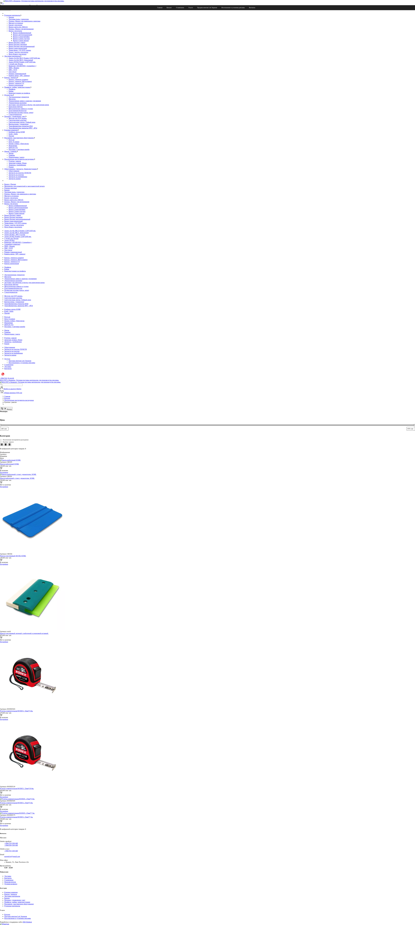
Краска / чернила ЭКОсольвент (20, 81)
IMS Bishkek (27, 922)
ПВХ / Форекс (14, 68)
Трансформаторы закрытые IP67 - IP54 (23, 128)
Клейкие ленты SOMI (17, 132)
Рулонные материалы (12, 15)
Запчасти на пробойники (18, 177)
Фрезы (11, 153)
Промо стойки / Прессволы (19, 144)
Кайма (11, 91)
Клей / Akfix (13, 134)
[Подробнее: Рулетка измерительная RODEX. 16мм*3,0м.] (1, 715)
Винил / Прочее (10, 184)
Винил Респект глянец (17, 42)
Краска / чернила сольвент (18, 79)
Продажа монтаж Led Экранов (207, 7)
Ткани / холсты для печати (18, 52)
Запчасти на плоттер (16, 175)
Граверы (12, 155)
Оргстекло (12, 72)
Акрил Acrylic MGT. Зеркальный (21, 60)
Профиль (12, 89)
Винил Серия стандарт (21, 39)
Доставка (7, 366)
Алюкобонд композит (12, 244)
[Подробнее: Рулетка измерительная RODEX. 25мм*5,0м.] (1, 807)
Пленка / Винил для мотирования (21, 29)
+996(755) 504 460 (11, 843)
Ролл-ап (11, 140)
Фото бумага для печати (17, 54)
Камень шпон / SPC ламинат (19, 75)
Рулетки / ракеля (15, 161)
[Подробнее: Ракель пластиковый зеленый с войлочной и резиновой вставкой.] (1, 638)
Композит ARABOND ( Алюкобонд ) (22, 66)
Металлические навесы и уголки (21, 109)
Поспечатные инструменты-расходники (19, 159)
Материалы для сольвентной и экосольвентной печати (24, 186)
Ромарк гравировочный (17, 74)
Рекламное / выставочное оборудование (19, 138)
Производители (10, 882)
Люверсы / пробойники (17, 165)
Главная (159, 7)
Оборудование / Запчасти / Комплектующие (20, 169)
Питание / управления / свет (15, 116)
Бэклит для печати (15, 25)
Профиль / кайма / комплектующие (17, 87)
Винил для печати (15, 31)
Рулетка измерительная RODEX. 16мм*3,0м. (16, 711)
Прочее (11, 136)
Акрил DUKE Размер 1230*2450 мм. (22, 62)
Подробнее (4, 472)
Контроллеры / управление (19, 124)
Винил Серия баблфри (21, 37)
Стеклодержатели (15, 114)
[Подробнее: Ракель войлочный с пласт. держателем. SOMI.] (1, 483)
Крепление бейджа (16, 107)
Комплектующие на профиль (19, 93)
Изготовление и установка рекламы (233, 7)
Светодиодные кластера (17, 120)
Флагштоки (13, 145)
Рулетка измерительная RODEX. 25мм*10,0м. (17, 788)
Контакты (252, 7)
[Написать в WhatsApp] (4, 924)
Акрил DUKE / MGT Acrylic (14, 234)
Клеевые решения (11, 130)
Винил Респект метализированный (22, 46)
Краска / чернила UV (16, 83)
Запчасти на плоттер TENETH (20, 173)
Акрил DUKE (9, 240)
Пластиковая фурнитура (17, 110)
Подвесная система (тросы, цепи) (21, 112)
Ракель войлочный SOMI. (9, 464)
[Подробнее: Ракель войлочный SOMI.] (1, 468)
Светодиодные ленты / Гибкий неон (22, 122)
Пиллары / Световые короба (19, 149)
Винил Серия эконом (21, 40)
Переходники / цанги (16, 157)
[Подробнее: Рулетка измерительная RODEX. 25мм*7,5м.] (1, 821)
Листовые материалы (12, 56)
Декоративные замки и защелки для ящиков (25, 101)
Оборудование (14, 171)
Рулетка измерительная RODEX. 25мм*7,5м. (16, 817)
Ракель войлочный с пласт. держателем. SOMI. (17, 478)
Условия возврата (10, 884)
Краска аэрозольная (16, 85)
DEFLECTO (13, 147)
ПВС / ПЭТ (13, 70)
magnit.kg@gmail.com (12, 856)
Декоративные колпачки (18, 103)
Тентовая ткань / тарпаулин (19, 19)
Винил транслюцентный (18, 48)
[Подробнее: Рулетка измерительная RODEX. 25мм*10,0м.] (1, 793)
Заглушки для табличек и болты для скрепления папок (29, 105)
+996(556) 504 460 (11, 845)
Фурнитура (8, 95)
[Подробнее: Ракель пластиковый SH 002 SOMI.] (1, 560)
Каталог (169, 7)
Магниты (12, 99)
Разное (11, 167)
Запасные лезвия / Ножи (18, 163)
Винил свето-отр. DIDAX (18, 27)
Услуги (190, 7)
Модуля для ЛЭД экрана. (18, 118)
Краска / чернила (10, 77)
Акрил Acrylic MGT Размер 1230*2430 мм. (24, 58)
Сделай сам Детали (16, 64)
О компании (180, 7)
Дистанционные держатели (19, 97)
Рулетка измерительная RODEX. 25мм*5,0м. (16, 803)
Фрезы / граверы (10, 151)
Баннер (11, 17)
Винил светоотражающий (22, 35)
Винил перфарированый (22, 33)
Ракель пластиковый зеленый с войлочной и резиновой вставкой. (24, 633)
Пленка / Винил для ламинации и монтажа (24, 21)
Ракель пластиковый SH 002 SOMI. (13, 556)
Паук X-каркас (14, 142)
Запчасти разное (15, 179)
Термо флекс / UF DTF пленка (20, 50)
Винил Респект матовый (18, 44)
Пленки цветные (10, 188)
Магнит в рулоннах (16, 23)
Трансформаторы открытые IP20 (21, 126)
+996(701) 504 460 (11, 851)
